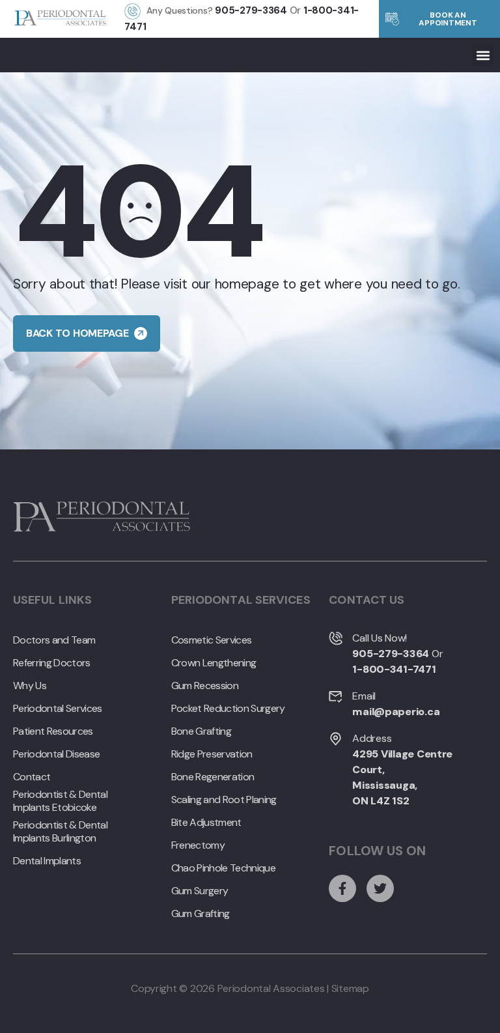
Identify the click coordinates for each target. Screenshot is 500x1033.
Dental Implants (47, 861)
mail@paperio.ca (395, 711)
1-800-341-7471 (394, 669)
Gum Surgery (200, 891)
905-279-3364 (251, 10)
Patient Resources (53, 731)
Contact (31, 777)
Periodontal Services (57, 708)
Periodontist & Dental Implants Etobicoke (60, 801)
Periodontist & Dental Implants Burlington (60, 832)
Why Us (29, 685)
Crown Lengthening (214, 663)
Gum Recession (204, 685)
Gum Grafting (200, 913)
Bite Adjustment (206, 822)
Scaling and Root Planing (224, 799)
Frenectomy (198, 845)
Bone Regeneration (213, 777)
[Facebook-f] (342, 888)
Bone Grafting (201, 731)
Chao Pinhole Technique (223, 868)
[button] (482, 55)
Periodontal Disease (56, 754)
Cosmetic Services (211, 640)
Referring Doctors (51, 663)
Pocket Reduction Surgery (228, 708)
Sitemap (350, 988)
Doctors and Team (54, 640)
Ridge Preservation (212, 754)
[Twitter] (380, 888)
